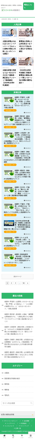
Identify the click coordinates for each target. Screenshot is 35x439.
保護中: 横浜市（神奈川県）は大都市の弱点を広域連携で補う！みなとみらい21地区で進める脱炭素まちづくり (18, 354)
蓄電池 (6, 384)
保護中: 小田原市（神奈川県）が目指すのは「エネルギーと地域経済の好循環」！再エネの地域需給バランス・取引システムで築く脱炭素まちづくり (18, 330)
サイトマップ (24, 426)
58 (23, 283)
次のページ (17, 276)
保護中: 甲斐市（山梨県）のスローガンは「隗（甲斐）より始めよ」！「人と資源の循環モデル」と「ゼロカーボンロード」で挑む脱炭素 (18, 305)
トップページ (11, 423)
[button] (31, 403)
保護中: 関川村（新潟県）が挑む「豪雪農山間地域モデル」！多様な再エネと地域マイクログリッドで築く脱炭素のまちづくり (18, 317)
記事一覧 (18, 428)
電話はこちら (28, 6)
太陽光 (6, 373)
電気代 (6, 395)
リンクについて (9, 426)
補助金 (6, 389)
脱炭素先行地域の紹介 (12, 378)
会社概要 (26, 421)
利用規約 (24, 423)
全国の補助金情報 (7, 414)
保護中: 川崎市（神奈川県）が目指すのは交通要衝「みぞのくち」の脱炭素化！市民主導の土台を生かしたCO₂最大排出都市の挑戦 (18, 343)
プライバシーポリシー (11, 421)
